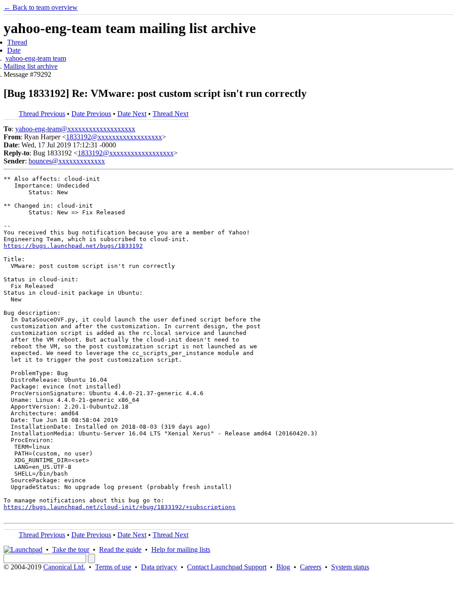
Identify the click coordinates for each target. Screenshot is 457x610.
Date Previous (91, 113)
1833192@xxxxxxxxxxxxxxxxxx (114, 137)
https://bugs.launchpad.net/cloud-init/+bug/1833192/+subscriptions (120, 507)
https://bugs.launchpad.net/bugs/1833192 (73, 245)
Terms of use (113, 567)
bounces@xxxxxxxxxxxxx (67, 161)
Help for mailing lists (180, 549)
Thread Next (170, 113)
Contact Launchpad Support (226, 567)
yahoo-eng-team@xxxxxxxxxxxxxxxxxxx (75, 129)
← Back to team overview (41, 7)
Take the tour (70, 549)
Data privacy (159, 567)
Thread (17, 42)
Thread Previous (42, 113)
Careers (310, 567)
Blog (283, 567)
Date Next (131, 113)
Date (14, 50)
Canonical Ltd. (64, 567)
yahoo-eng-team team (35, 58)
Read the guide (120, 549)
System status (350, 567)
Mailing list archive (31, 66)
